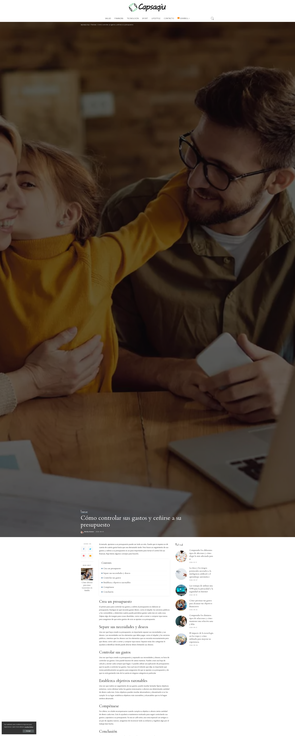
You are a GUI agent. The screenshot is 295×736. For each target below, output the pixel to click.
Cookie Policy (28, 727)
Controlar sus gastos (112, 577)
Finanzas (84, 511)
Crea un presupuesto (112, 568)
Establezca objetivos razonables (117, 582)
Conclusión (108, 592)
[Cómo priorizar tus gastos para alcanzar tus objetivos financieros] (181, 605)
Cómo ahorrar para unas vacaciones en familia (87, 586)
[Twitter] (90, 549)
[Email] (90, 556)
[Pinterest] (83, 556)
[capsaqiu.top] (147, 7)
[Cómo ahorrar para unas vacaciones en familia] (87, 574)
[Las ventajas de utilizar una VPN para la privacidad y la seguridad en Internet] (181, 590)
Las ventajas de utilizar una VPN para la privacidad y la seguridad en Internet (201, 588)
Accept (28, 731)
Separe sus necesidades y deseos (116, 573)
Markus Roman (89, 531)
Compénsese (108, 587)
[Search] (212, 18)
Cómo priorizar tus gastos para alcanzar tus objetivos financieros (200, 603)
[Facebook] (83, 549)
